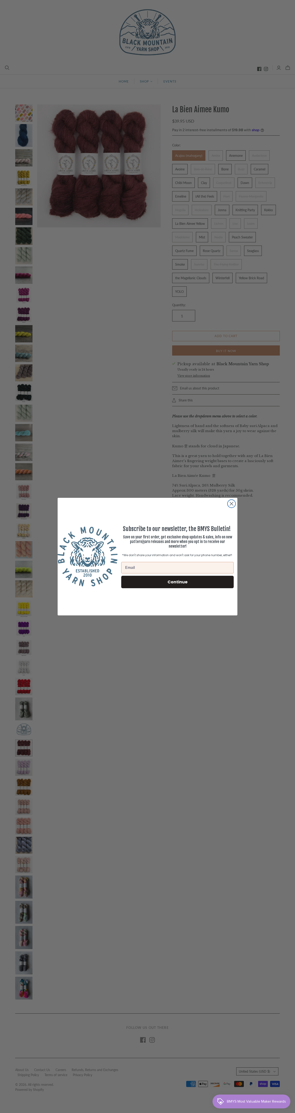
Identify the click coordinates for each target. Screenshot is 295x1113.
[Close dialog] (231, 504)
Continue (178, 582)
